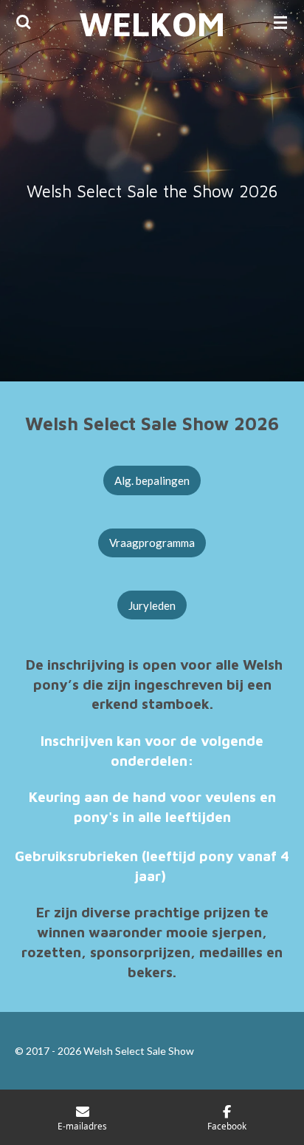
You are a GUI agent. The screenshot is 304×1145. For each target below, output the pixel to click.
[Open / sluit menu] (280, 22)
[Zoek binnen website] (23, 22)
